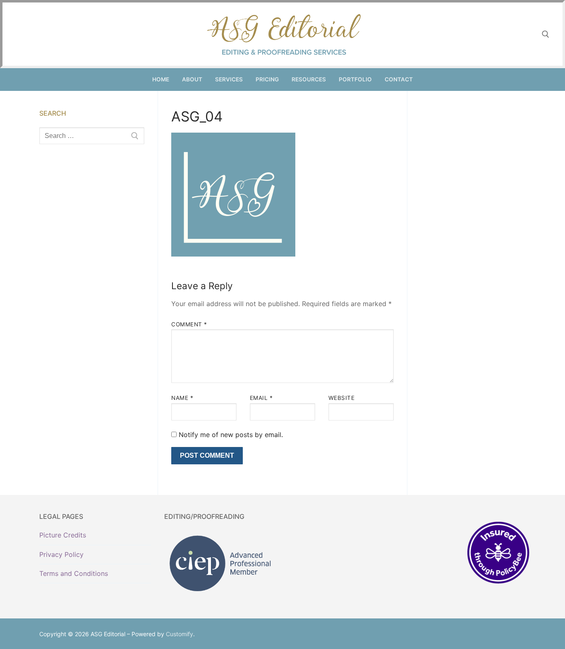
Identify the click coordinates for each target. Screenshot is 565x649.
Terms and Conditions (73, 573)
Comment (189, 324)
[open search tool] (545, 34)
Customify (179, 633)
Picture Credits (62, 535)
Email (261, 398)
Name (182, 398)
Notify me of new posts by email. (231, 434)
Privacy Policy (61, 554)
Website (341, 398)
